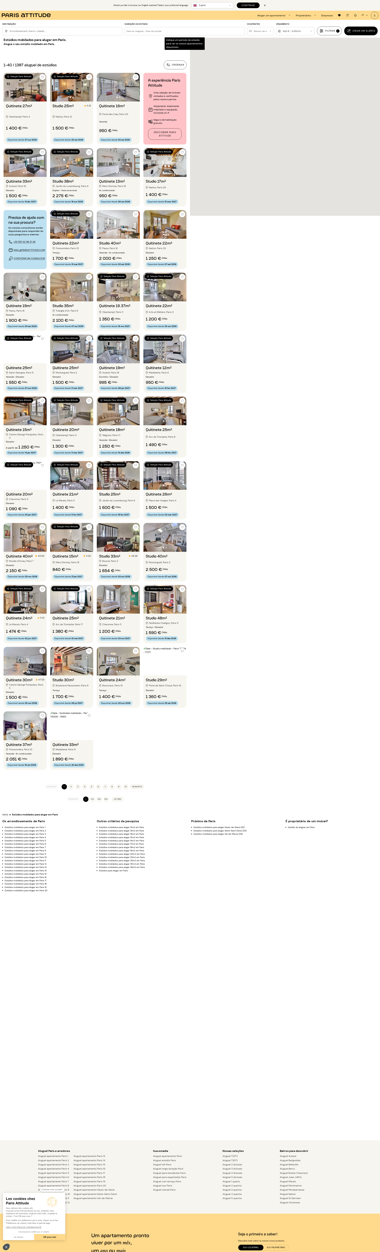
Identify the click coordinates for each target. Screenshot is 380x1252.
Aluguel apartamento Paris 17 (89, 1173)
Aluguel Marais (288, 1181)
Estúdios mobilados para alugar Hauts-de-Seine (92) (219, 827)
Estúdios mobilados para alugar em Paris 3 (25, 834)
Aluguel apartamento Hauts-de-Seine (94, 1189)
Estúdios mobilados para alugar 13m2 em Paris (121, 830)
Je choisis (18, 1237)
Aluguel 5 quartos (232, 1198)
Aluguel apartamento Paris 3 (53, 1164)
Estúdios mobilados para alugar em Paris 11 (25, 860)
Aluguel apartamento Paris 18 (89, 1177)
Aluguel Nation (288, 1194)
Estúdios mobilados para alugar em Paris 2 (25, 830)
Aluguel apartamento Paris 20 (89, 1185)
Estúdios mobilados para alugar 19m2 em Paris (121, 850)
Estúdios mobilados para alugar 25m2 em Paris (122, 857)
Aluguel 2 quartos (232, 1185)
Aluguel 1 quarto (231, 1181)
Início (5, 814)
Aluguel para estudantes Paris (169, 1173)
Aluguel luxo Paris (162, 1185)
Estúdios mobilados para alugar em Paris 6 (25, 844)
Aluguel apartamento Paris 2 (53, 1160)
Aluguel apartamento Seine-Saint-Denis (95, 1194)
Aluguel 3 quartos (232, 1189)
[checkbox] (42, 77)
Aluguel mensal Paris (164, 1189)
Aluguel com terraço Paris (167, 1181)
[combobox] (65, 31)
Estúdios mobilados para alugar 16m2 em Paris (121, 840)
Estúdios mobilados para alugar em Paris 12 (25, 863)
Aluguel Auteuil (288, 1156)
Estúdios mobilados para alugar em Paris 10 (26, 857)
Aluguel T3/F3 (230, 1160)
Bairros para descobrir (294, 1151)
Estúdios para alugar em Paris (113, 870)
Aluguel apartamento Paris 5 (53, 1173)
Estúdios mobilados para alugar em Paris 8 (25, 850)
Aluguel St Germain (290, 1198)
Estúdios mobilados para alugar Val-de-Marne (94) (218, 834)
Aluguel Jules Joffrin (291, 1177)
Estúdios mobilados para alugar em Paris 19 (26, 887)
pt (363, 15)
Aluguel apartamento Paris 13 (89, 1156)
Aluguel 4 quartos (232, 1194)
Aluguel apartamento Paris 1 (53, 1156)
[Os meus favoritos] (339, 15)
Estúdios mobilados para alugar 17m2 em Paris (121, 844)
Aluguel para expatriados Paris (169, 1177)
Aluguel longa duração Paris (168, 1168)
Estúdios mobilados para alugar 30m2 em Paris (122, 860)
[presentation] (274, 15)
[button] (6, 1247)
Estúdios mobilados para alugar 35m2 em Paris (122, 863)
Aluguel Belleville (289, 1164)
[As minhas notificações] (355, 15)
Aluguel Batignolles (290, 1160)
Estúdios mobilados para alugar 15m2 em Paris (121, 837)
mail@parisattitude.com (29, 250)
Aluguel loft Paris (162, 1164)
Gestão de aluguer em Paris (301, 827)
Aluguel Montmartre (291, 1185)
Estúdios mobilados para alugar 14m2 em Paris (121, 834)
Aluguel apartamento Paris (167, 1156)
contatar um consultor (29, 258)
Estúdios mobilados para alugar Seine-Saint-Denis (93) (220, 830)
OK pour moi (49, 1237)
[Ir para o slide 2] (26, 97)
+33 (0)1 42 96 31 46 (24, 241)
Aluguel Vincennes (290, 1202)
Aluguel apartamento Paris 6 (53, 1177)
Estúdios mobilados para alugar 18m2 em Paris (121, 847)
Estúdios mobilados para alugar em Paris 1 (25, 827)
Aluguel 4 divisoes (232, 1173)
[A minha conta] (374, 15)
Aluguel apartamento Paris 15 (89, 1164)
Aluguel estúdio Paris (164, 1160)
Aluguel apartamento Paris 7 (53, 1181)
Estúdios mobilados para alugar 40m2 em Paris (122, 867)
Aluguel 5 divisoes (232, 1177)
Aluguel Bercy (287, 1168)
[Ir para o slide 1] (23, 97)
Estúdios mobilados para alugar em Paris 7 (25, 847)
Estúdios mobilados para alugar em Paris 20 (26, 890)
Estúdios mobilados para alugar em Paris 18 (26, 883)
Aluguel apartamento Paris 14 (89, 1160)
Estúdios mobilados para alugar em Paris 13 (25, 867)
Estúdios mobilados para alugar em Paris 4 (25, 837)
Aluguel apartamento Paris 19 (89, 1181)
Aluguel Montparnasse (292, 1189)
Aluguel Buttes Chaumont (294, 1173)
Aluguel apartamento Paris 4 (53, 1168)
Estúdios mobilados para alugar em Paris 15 (26, 873)
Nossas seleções (233, 1151)
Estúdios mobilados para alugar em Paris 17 (25, 880)
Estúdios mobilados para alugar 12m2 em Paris (121, 827)
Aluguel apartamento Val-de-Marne (93, 1198)
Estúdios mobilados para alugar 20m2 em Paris (122, 853)
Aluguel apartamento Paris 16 (89, 1168)
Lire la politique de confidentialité (23, 1227)
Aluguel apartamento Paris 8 (53, 1185)
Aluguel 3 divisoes (232, 1168)
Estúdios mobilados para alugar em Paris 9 (25, 853)
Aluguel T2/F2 (230, 1156)
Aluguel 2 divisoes (232, 1164)
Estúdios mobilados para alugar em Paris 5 (25, 840)
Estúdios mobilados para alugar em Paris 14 (25, 870)
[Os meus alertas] (347, 15)
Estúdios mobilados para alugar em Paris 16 (26, 877)
